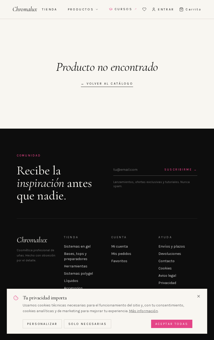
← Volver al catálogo (107, 83)
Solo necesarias (87, 324)
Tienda (49, 9)
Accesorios (73, 288)
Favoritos (119, 261)
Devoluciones (169, 253)
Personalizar (42, 324)
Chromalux (25, 9)
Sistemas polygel (78, 273)
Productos (81, 9)
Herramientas (75, 266)
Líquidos (71, 281)
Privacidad (167, 283)
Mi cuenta (119, 246)
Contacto (166, 261)
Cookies (165, 268)
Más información (143, 311)
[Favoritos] (144, 9)
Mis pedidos (121, 253)
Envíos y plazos (171, 246)
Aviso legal (167, 275)
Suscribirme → (180, 169)
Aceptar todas (171, 324)
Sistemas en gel (77, 246)
